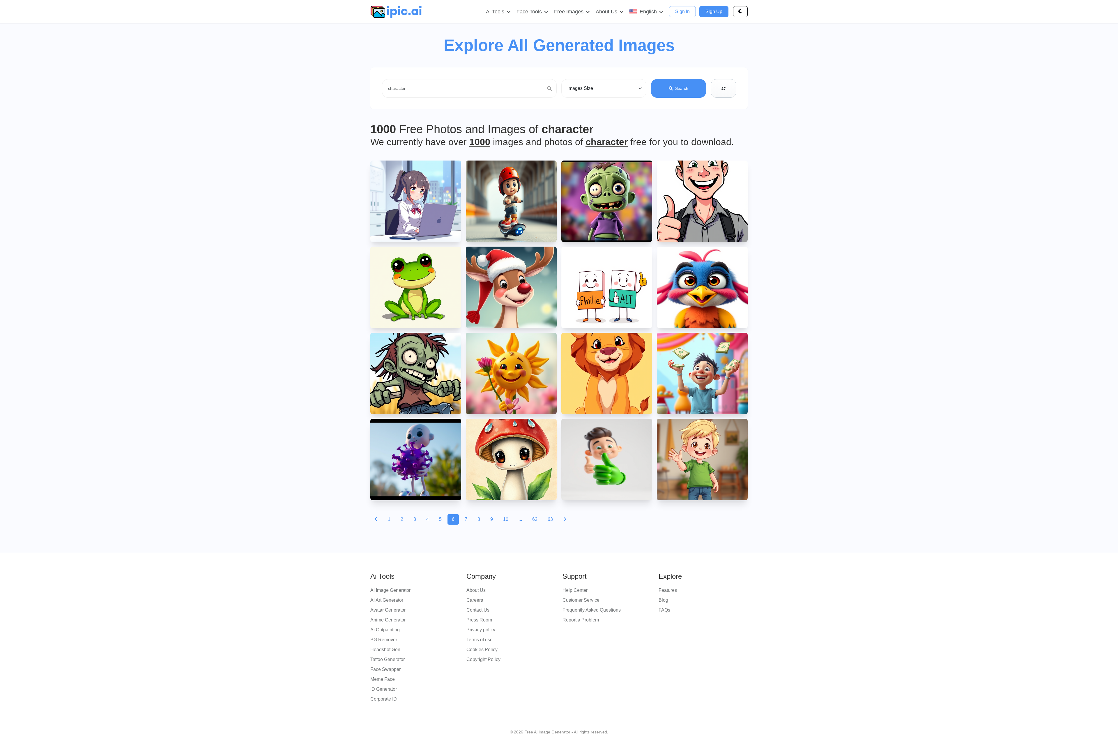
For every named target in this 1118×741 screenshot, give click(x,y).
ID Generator (383, 689)
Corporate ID (383, 699)
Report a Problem (580, 619)
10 (505, 519)
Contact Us (477, 610)
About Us (476, 590)
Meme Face (382, 679)
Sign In (682, 11)
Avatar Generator (388, 610)
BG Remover (383, 639)
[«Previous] (376, 519)
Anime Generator (388, 619)
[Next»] (564, 519)
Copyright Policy (483, 659)
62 (534, 519)
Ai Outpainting (385, 629)
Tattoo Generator (387, 659)
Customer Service (580, 600)
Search (681, 88)
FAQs (664, 610)
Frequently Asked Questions (591, 610)
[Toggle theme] (740, 11)
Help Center (575, 590)
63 (550, 519)
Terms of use (479, 639)
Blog (663, 600)
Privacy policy (480, 629)
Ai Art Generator (386, 600)
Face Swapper (385, 669)
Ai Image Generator (390, 590)
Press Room (479, 619)
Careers (474, 600)
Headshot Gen (385, 649)
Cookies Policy (482, 649)
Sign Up (713, 11)
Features (668, 590)
